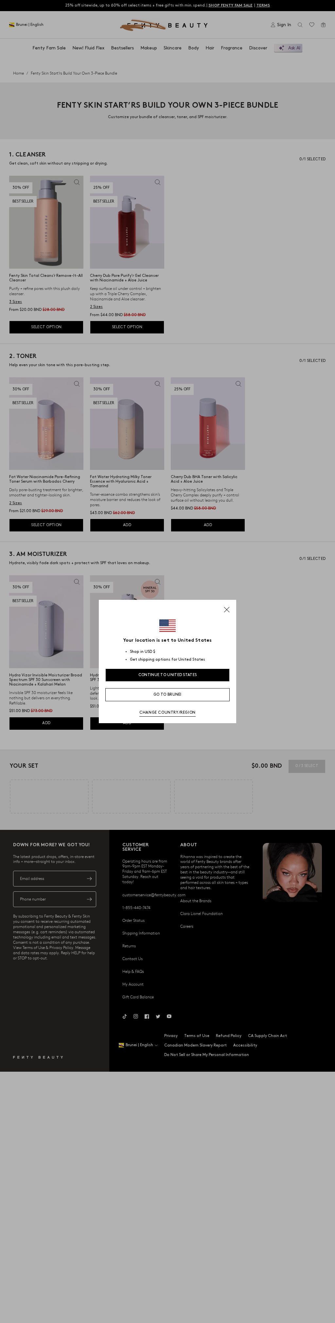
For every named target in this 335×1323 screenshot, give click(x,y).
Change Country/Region (167, 712)
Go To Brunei (167, 694)
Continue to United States (167, 675)
